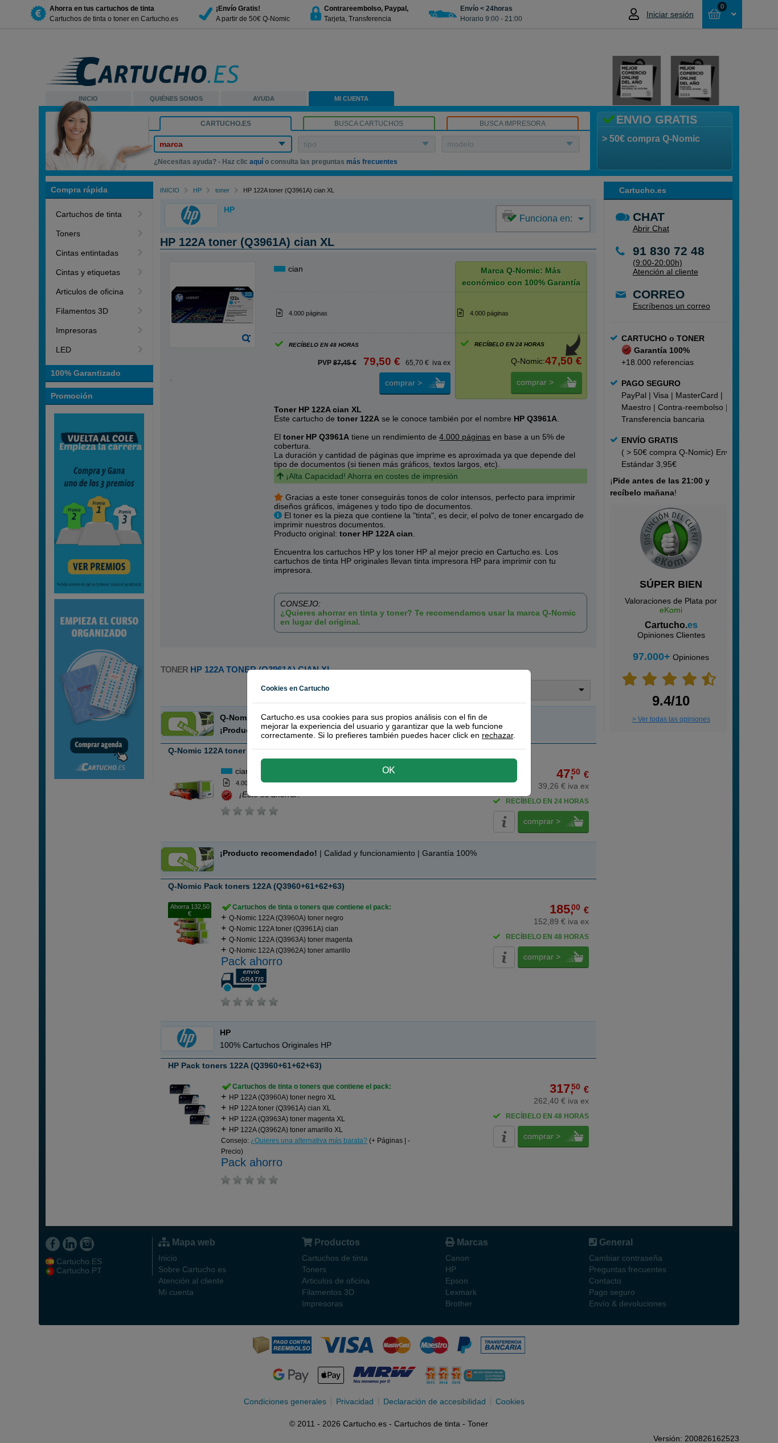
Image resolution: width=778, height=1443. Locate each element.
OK (388, 770)
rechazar (497, 735)
